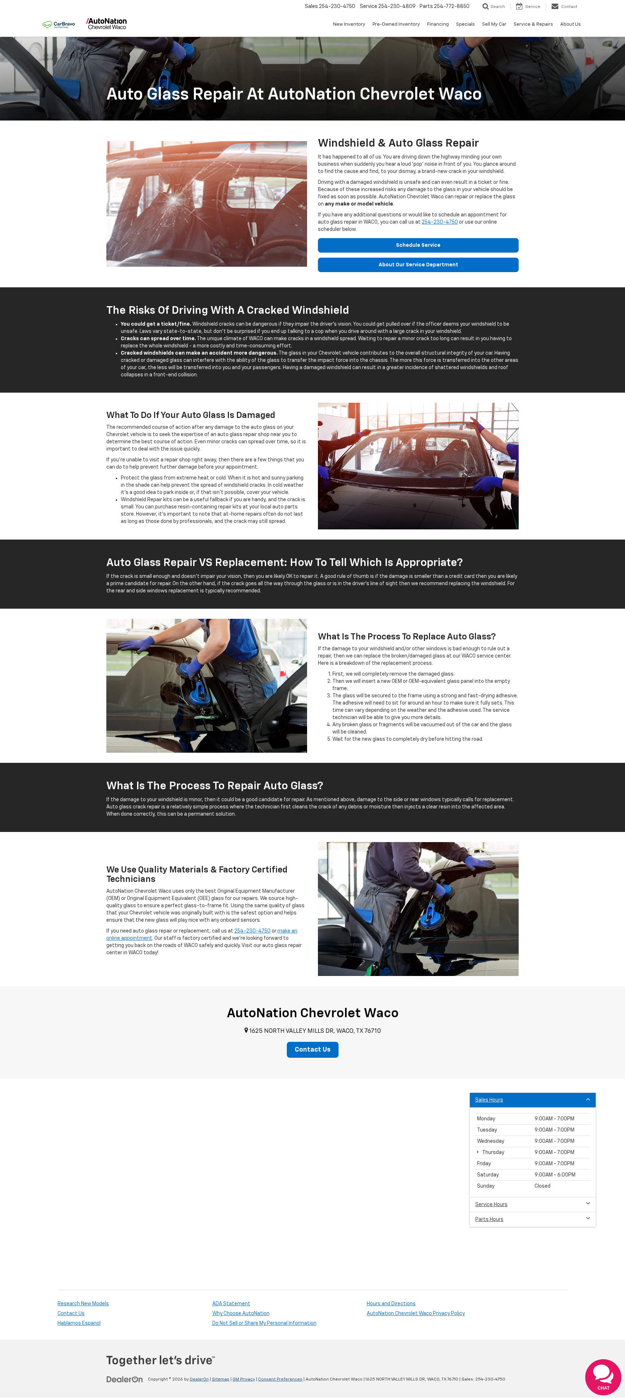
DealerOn (199, 1379)
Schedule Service (418, 245)
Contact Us (71, 1313)
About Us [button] (570, 24)
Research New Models (83, 1303)
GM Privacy (244, 1379)
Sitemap (220, 1379)
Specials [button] (465, 24)
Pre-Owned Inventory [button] (396, 24)
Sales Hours (489, 1100)
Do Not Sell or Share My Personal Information (264, 1323)
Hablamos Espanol (79, 1323)
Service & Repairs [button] (533, 24)
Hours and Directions (391, 1303)
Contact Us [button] (313, 1050)
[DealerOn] (124, 1379)
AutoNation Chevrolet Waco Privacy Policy (416, 1313)
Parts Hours (489, 1219)
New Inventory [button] (349, 24)
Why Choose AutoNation (240, 1313)
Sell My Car (494, 24)
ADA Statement (231, 1303)
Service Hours (491, 1204)
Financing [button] (438, 24)
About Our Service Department (418, 264)
